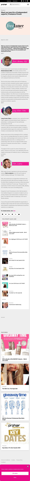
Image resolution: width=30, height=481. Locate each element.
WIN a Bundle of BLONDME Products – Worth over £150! (17, 225)
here (14, 211)
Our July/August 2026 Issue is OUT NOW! (18, 239)
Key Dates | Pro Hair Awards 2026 (16, 268)
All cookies (15, 473)
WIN (10, 222)
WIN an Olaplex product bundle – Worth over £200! (18, 233)
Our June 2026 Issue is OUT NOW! (17, 283)
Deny (15, 477)
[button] (28, 466)
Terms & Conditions (5, 460)
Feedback (3, 462)
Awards (10, 258)
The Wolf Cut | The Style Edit (15, 293)
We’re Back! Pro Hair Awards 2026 (17, 260)
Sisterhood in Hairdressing (15, 304)
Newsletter (15, 1)
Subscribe (9, 1)
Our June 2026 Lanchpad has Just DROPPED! (17, 276)
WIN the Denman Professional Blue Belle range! (18, 252)
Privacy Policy (19, 460)
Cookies (13, 460)
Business (3, 10)
